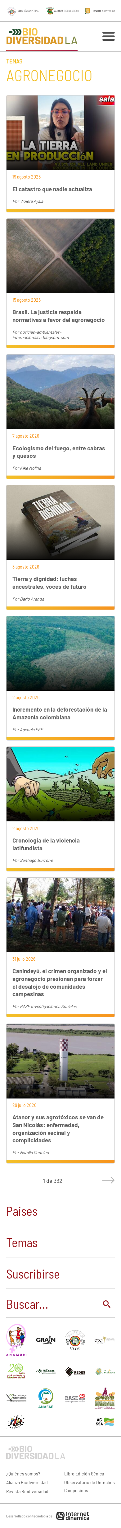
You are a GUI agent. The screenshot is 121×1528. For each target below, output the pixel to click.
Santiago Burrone (36, 860)
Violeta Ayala (31, 201)
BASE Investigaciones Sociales (48, 1006)
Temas (14, 61)
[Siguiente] (107, 1180)
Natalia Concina (34, 1152)
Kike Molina (30, 468)
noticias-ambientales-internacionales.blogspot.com (40, 334)
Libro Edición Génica (84, 1473)
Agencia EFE (31, 729)
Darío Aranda (32, 598)
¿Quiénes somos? (23, 1473)
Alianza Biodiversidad (27, 1482)
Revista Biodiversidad (27, 1491)
